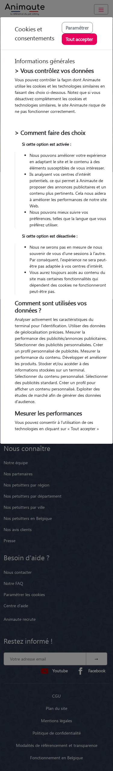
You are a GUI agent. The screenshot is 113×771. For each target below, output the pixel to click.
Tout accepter (79, 39)
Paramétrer (77, 27)
